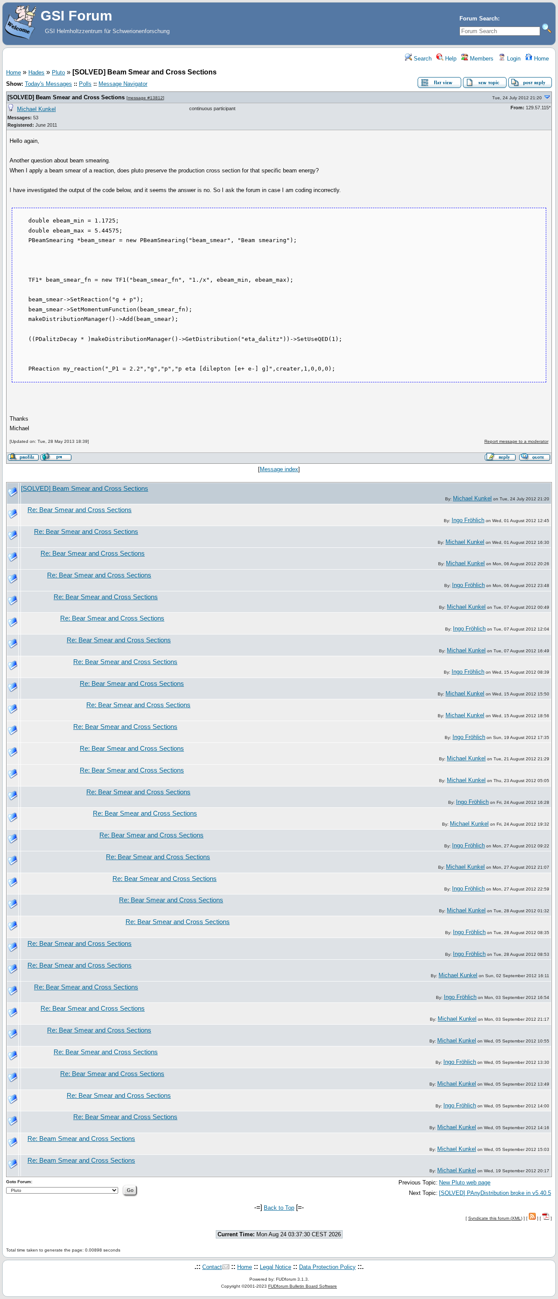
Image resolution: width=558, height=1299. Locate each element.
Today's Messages (48, 84)
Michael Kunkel (36, 109)
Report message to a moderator (516, 441)
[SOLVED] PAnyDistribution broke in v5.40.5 (495, 1193)
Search (422, 58)
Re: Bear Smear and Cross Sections (79, 509)
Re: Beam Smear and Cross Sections (81, 1138)
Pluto (58, 72)
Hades (36, 72)
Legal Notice (275, 1267)
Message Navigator (123, 84)
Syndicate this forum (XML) (495, 1218)
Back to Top (279, 1208)
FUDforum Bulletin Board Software (302, 1286)
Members (480, 58)
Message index (279, 469)
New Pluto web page (464, 1182)
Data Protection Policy (327, 1267)
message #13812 (145, 97)
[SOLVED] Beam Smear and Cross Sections (66, 97)
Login (513, 58)
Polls (85, 84)
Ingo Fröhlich (468, 520)
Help (449, 58)
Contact (212, 1267)
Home (540, 58)
